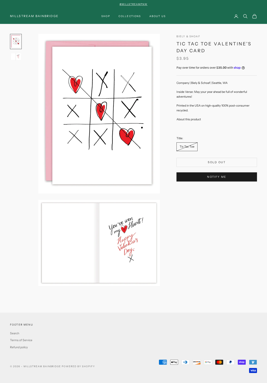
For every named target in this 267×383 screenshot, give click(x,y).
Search (14, 333)
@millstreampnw (133, 4)
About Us (157, 16)
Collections (129, 16)
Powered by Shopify (78, 366)
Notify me (216, 176)
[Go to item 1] (16, 41)
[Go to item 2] (16, 56)
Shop (105, 16)
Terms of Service (21, 340)
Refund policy (19, 347)
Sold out (216, 162)
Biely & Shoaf (188, 36)
